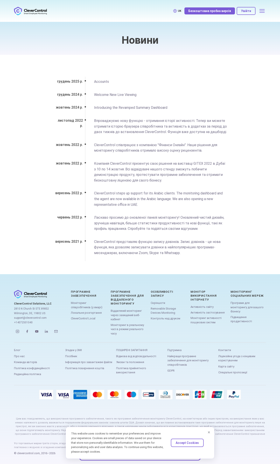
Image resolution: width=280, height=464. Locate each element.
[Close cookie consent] (209, 432)
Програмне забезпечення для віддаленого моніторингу (127, 297)
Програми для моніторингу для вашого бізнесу (247, 307)
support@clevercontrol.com (30, 317)
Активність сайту (202, 306)
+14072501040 (23, 322)
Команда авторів (25, 362)
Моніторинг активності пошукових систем (206, 320)
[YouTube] (36, 331)
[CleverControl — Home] (30, 11)
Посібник (71, 356)
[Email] (56, 331)
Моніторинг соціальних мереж (247, 293)
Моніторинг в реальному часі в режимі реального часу (127, 329)
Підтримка (174, 350)
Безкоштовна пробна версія (209, 11)
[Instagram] (17, 331)
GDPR (171, 370)
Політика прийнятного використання (131, 370)
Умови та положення (130, 362)
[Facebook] (27, 331)
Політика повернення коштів (84, 368)
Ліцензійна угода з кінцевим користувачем (236, 358)
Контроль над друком (165, 318)
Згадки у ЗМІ (73, 350)
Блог (17, 350)
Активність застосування (208, 312)
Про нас (19, 356)
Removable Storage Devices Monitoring (163, 311)
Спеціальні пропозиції (232, 372)
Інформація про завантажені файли (88, 362)
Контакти (224, 350)
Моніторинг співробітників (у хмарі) (86, 305)
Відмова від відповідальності (136, 356)
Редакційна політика (27, 374)
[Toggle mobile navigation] (262, 11)
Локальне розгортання (86, 312)
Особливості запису (162, 293)
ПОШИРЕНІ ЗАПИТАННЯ (131, 350)
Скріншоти (158, 303)
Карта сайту (226, 366)
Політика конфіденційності (32, 368)
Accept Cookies (187, 443)
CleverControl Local (83, 318)
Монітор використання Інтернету (204, 295)
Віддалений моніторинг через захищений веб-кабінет (126, 315)
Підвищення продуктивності (241, 319)
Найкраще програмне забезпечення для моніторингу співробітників (187, 360)
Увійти (246, 11)
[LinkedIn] (46, 331)
